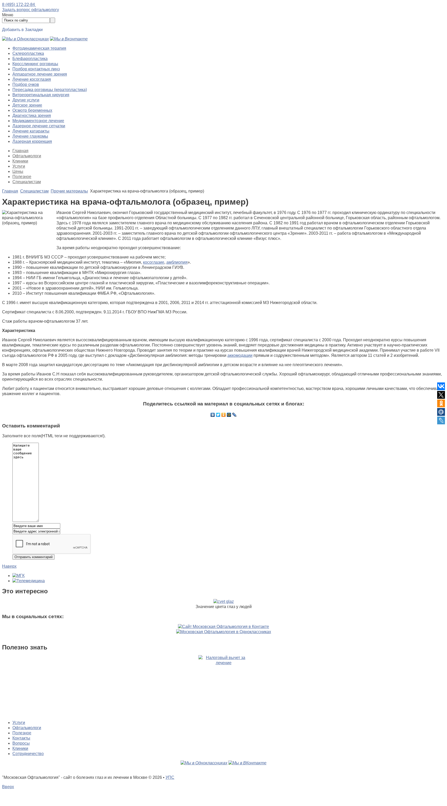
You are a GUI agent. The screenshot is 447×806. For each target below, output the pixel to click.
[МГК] (18, 575)
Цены (17, 171)
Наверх (9, 566)
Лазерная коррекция (32, 141)
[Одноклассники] (223, 414)
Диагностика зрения (31, 115)
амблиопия (177, 262)
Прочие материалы (69, 191)
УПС (170, 777)
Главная (20, 151)
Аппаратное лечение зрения (39, 74)
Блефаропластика (30, 58)
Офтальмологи (26, 156)
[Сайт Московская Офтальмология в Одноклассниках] (223, 632)
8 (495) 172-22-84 (19, 4)
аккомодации (239, 355)
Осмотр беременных (32, 110)
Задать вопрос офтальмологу (30, 10)
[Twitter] (218, 414)
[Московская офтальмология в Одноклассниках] (25, 39)
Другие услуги (25, 100)
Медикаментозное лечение (38, 121)
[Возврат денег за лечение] (223, 685)
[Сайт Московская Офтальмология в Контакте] (223, 626)
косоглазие (153, 262)
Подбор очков (25, 84)
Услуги (18, 166)
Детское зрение (27, 105)
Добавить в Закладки (22, 29)
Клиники (20, 161)
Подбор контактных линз (36, 69)
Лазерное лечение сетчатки (38, 126)
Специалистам (26, 182)
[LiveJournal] (234, 414)
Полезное (21, 176)
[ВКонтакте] (212, 414)
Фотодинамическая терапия (39, 48)
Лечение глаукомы (30, 136)
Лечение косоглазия (31, 79)
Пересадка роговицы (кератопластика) (49, 89)
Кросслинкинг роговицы (35, 64)
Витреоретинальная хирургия (40, 95)
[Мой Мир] (229, 414)
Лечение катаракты (30, 131)
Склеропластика (28, 53)
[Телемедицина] (28, 581)
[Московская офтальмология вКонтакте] (69, 39)
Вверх (8, 787)
